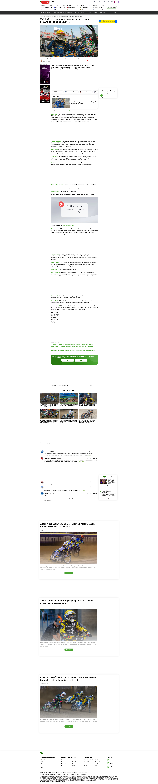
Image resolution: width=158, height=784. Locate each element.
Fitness (42, 765)
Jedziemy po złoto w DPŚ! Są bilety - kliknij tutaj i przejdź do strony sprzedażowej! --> (73, 350)
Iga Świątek (86, 763)
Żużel (64, 12)
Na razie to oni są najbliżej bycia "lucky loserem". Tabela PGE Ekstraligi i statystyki (72, 344)
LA (104, 12)
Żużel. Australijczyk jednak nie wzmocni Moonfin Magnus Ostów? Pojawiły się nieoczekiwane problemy (68, 405)
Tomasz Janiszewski (48, 60)
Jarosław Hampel (55, 228)
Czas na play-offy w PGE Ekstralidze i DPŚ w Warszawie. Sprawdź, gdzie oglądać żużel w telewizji (49, 405)
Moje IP (68, 774)
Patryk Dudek (54, 149)
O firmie (53, 772)
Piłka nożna (49, 12)
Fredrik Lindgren (55, 262)
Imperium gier (83, 774)
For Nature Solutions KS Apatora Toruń (72, 111)
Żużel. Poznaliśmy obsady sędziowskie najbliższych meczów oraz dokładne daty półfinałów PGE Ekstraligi (49, 421)
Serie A (73, 763)
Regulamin (84, 772)
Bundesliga (74, 761)
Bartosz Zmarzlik (55, 272)
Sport (78, 774)
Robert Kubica (87, 761)
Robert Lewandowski (88, 759)
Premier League (64, 761)
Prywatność (63, 772)
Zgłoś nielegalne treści (48, 500)
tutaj (64, 781)
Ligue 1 (62, 765)
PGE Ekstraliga (54, 385)
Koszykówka (95, 12)
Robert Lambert (55, 114)
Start (41, 16)
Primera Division (64, 763)
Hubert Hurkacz (98, 765)
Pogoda (42, 774)
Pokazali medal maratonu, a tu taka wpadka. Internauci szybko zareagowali (109, 486)
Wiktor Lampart (55, 156)
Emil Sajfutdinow (55, 163)
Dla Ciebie (43, 12)
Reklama (80, 772)
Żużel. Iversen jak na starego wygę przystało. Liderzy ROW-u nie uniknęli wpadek (87, 405)
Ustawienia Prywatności (72, 772)
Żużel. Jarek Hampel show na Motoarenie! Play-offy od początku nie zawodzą (84, 102)
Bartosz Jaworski (55, 269)
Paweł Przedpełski (56, 141)
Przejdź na (44, 2)
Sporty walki (77, 12)
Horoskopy (47, 774)
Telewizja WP (59, 774)
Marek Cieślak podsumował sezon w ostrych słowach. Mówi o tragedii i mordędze (72, 346)
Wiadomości (73, 774)
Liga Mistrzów (75, 759)
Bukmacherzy (70, 12)
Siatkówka (59, 12)
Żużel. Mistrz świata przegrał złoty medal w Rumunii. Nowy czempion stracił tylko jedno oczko (87, 421)
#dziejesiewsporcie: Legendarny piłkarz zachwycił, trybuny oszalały (108, 495)
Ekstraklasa (63, 759)
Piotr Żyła (86, 765)
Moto (101, 12)
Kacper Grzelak (55, 296)
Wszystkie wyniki (111, 7)
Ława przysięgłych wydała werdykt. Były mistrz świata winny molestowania (108, 491)
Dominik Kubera (55, 254)
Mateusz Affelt (55, 188)
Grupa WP (48, 772)
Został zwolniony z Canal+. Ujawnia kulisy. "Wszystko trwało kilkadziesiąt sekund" (111, 481)
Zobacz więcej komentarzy (68, 498)
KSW (42, 767)
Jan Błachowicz (98, 763)
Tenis (54, 12)
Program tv (52, 774)
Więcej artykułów (107, 498)
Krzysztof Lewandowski (57, 184)
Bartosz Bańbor (55, 300)
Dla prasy (58, 772)
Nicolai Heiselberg (55, 191)
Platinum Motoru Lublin (68, 225)
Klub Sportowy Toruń (49, 16)
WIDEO (82, 12)
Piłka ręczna (88, 12)
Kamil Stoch (98, 759)
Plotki (64, 774)
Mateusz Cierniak (55, 305)
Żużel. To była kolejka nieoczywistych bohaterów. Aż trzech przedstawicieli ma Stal (68, 421)
